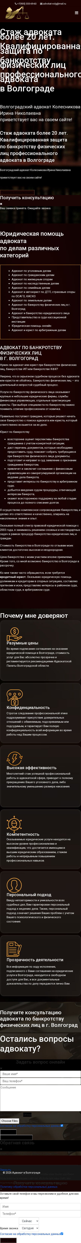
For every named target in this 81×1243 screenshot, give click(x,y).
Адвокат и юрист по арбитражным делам (39, 330)
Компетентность (23, 834)
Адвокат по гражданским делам (33, 275)
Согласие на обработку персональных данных (30, 1126)
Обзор (27, 1114)
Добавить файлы (11, 1114)
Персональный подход (29, 894)
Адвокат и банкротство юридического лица (41, 313)
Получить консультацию (17, 192)
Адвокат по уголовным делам (31, 271)
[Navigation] (76, 12)
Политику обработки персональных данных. (29, 1186)
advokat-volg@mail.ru (54, 3)
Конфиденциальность (28, 707)
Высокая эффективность (32, 767)
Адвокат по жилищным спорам (32, 279)
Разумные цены (22, 643)
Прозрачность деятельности (35, 959)
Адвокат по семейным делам (31, 287)
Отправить (8, 1132)
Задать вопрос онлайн (16, 1137)
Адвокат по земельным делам (32, 300)
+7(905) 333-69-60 (26, 3)
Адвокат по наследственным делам (35, 283)
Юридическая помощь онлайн (31, 325)
